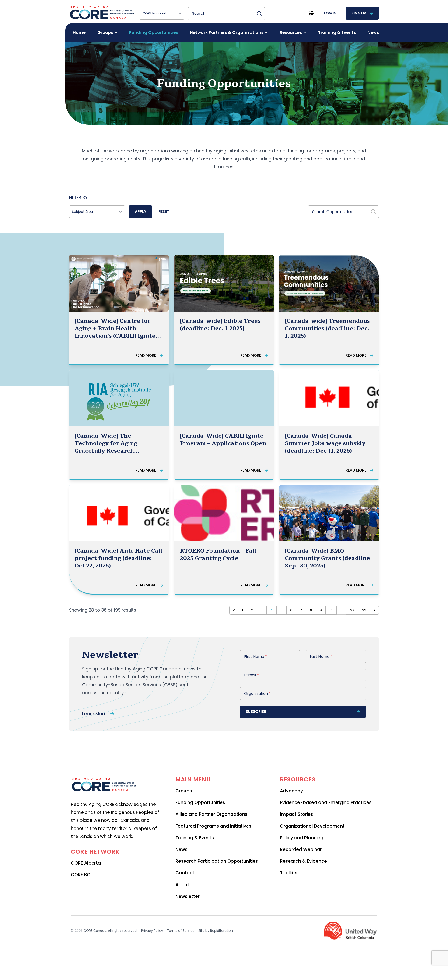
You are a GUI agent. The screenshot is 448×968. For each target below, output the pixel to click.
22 (352, 610)
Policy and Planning (301, 838)
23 (364, 610)
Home (79, 32)
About (182, 885)
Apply (140, 211)
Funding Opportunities (153, 32)
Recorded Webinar (301, 849)
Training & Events (337, 32)
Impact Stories (296, 814)
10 (331, 610)
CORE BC (81, 875)
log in (330, 13)
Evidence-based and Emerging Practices (325, 802)
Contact (184, 873)
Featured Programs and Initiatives (213, 826)
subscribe (256, 711)
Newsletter (187, 896)
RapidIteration (221, 930)
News (373, 32)
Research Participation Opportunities (216, 861)
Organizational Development (312, 826)
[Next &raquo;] (374, 610)
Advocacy (291, 791)
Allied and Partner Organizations (211, 814)
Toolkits (288, 873)
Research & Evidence (303, 861)
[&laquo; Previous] (233, 610)
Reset (163, 211)
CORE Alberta (86, 863)
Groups (183, 791)
